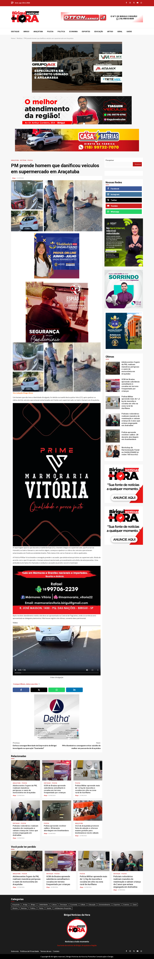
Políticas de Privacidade (29, 951)
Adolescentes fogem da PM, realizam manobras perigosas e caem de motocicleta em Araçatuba (25, 770)
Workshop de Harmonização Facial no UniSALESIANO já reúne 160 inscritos (113, 451)
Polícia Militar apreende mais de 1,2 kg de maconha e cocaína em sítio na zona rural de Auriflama (87, 770)
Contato (56, 951)
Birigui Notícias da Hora (75, 956)
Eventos (126, 904)
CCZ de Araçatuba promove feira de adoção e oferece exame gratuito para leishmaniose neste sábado (87, 810)
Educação (98, 31)
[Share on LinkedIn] (74, 690)
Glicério (15, 908)
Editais (83, 904)
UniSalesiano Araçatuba (62, 908)
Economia (73, 31)
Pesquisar (110, 160)
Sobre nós (15, 951)
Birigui (26, 31)
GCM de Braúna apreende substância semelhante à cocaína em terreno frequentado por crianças (56, 770)
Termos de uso (45, 951)
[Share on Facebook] (21, 690)
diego (14, 178)
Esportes (86, 31)
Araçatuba (38, 31)
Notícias (23, 160)
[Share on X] (39, 690)
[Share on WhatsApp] (56, 690)
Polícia (50, 31)
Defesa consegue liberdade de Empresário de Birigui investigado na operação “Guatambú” (34, 745)
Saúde (129, 31)
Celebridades (43, 904)
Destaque (15, 31)
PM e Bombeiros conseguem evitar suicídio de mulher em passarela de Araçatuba (81, 745)
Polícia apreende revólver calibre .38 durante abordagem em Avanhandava (56, 810)
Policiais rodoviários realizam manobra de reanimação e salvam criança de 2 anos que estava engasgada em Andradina (25, 810)
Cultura (54, 904)
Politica (61, 31)
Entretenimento (104, 904)
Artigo (110, 31)
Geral (119, 31)
